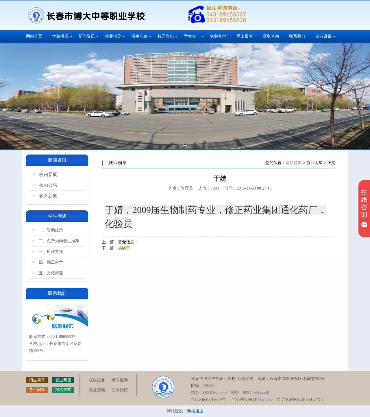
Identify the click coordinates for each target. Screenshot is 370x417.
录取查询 (271, 36)
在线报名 (97, 380)
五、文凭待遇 (47, 273)
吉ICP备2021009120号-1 (303, 399)
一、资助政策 (47, 230)
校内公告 (45, 185)
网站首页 (34, 36)
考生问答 (37, 389)
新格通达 (195, 411)
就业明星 (63, 380)
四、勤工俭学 (47, 262)
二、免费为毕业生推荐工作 (58, 241)
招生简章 (37, 380)
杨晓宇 (124, 248)
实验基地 (218, 36)
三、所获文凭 (47, 251)
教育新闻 (45, 195)
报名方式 (63, 389)
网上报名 (244, 36)
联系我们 (297, 36)
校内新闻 (45, 174)
